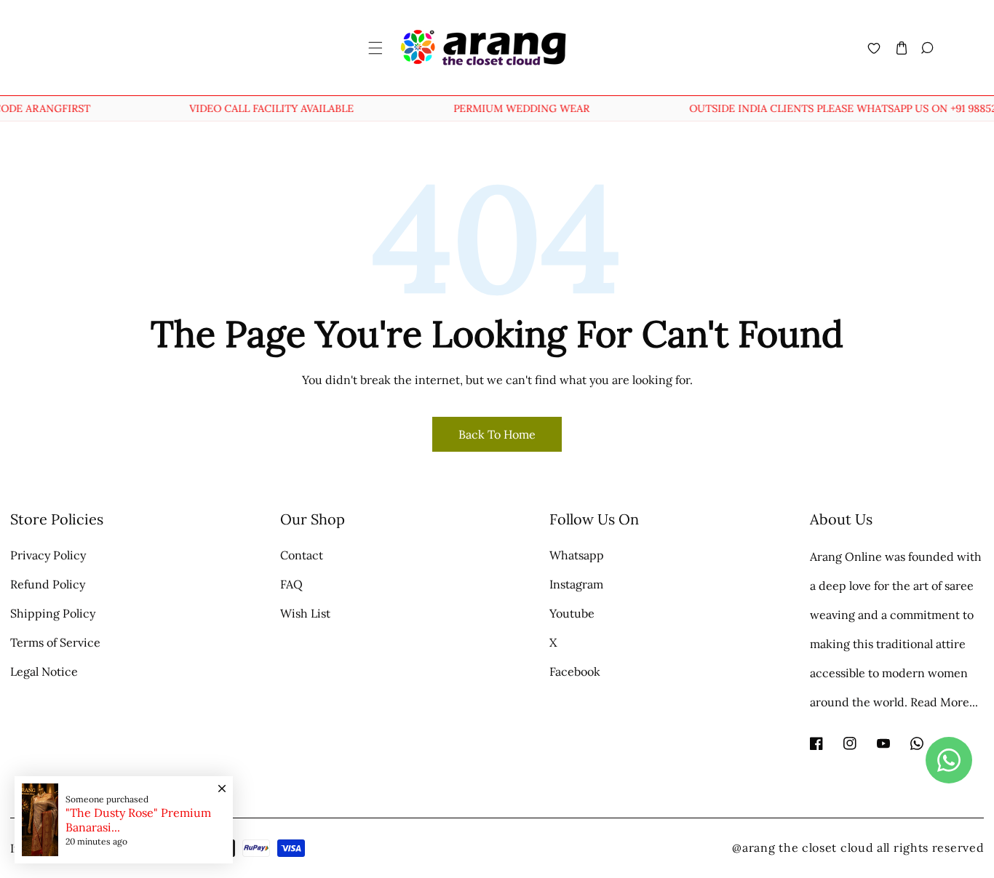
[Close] (222, 781)
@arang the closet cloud (802, 847)
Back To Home (497, 434)
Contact (301, 555)
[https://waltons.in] (875, 847)
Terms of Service (55, 642)
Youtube (572, 613)
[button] (375, 47)
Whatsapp (576, 555)
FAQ (291, 584)
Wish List (305, 613)
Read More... (944, 702)
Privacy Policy (48, 555)
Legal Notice (44, 671)
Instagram (576, 584)
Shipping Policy (52, 613)
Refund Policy (47, 584)
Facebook (574, 671)
